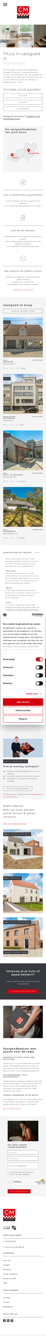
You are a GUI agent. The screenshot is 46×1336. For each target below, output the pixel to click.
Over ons (7, 1255)
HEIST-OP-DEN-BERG (13, 479)
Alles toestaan (23, 702)
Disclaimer (7, 1335)
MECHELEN (8, 366)
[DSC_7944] (23, 1017)
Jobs (5, 1278)
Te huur (23, 107)
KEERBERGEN (9, 536)
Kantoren (7, 1264)
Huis (5, 365)
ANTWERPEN (9, 423)
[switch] (39, 667)
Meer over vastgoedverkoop (14, 819)
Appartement (9, 421)
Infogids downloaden (17, 783)
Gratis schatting (10, 1269)
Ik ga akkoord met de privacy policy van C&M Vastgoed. (21, 1168)
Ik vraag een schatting (23, 986)
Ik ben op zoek (9, 1273)
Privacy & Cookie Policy (20, 1335)
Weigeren (23, 719)
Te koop (23, 100)
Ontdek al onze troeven (23, 294)
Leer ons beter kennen (12, 1103)
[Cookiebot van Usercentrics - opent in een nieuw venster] (32, 615)
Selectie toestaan (23, 710)
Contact (6, 1260)
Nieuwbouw (23, 113)
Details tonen (32, 694)
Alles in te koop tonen (23, 316)
